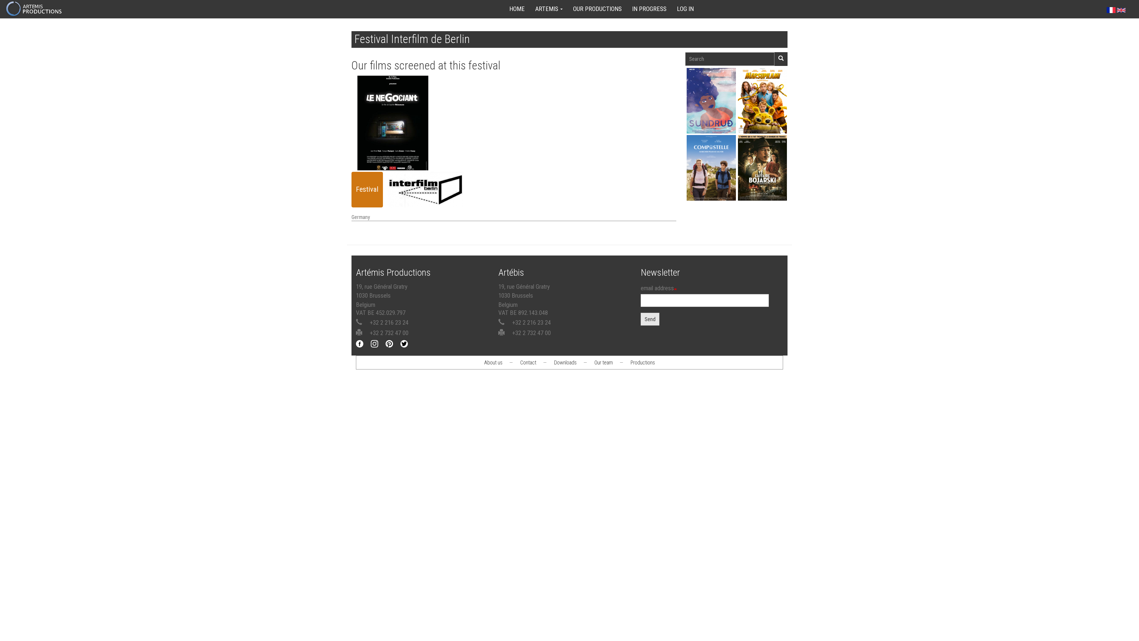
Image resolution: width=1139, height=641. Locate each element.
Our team (603, 362)
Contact (528, 362)
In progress (649, 8)
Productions (643, 362)
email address (657, 288)
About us (493, 362)
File (396, 98)
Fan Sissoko (711, 102)
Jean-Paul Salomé (762, 178)
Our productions (597, 8)
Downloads (565, 362)
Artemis (547, 8)
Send (650, 319)
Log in (685, 8)
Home (517, 8)
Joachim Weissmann (392, 116)
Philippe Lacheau (762, 111)
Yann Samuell (711, 178)
